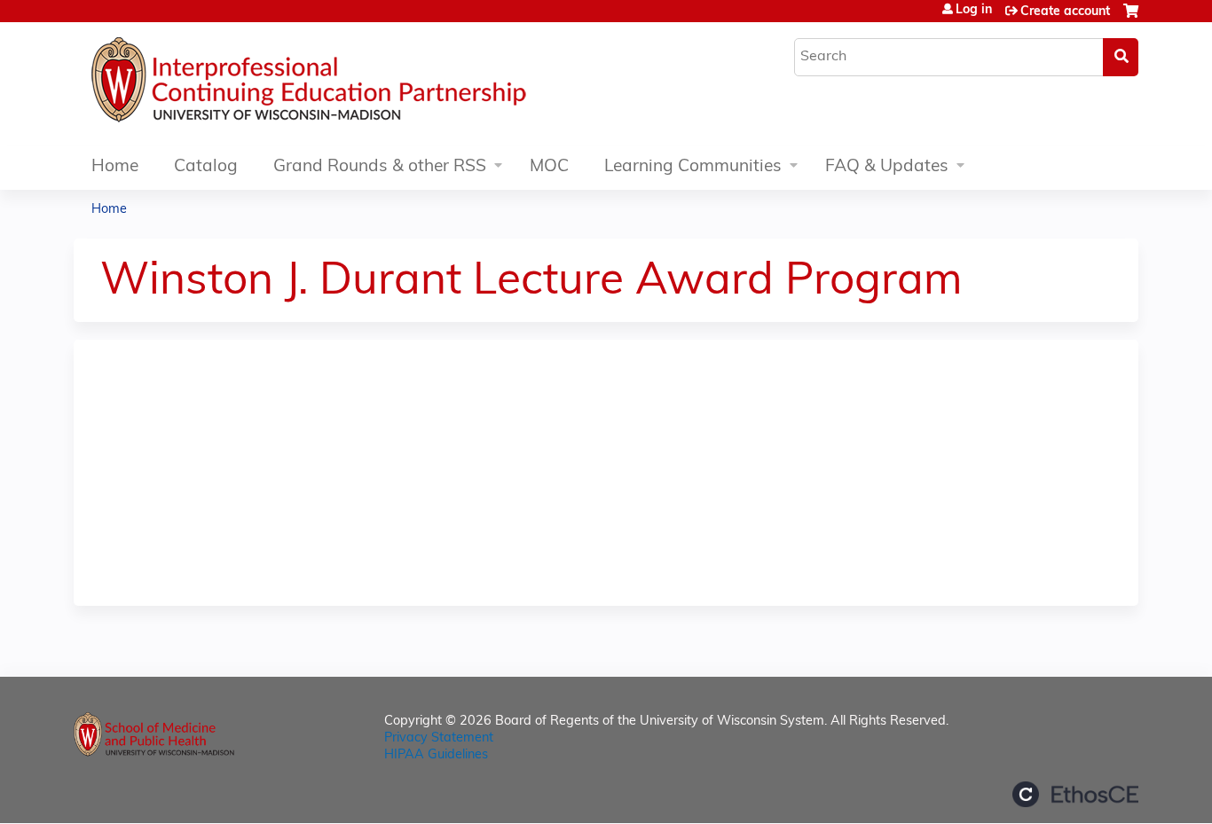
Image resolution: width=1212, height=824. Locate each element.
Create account (1065, 12)
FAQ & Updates (886, 167)
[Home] (362, 84)
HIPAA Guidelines (436, 755)
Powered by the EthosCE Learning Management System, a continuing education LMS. (1075, 794)
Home (114, 167)
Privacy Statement (438, 738)
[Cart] (1130, 18)
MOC (549, 167)
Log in (974, 10)
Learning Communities (693, 167)
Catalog (206, 167)
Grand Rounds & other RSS (379, 167)
